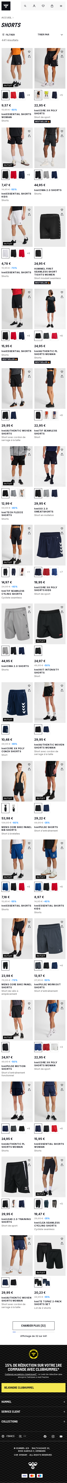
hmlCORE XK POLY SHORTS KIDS (45, 589)
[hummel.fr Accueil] (5, 5)
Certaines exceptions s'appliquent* (21, 1374)
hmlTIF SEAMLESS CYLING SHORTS (12, 592)
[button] (34, 5)
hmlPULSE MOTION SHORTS (13, 1068)
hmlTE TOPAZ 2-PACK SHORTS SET (48, 1303)
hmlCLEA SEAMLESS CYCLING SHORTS (47, 1224)
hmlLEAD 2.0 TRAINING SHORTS (16, 1221)
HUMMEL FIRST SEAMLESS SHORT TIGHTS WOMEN (45, 271)
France (11, 1436)
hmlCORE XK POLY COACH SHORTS (13, 750)
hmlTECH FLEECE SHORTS (12, 514)
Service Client (10, 1411)
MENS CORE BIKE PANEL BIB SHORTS (16, 829)
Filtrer (10, 34)
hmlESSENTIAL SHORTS (16, 272)
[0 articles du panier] (52, 5)
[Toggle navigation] (25, 5)
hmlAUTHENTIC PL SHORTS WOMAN (46, 353)
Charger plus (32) (33, 1325)
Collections (9, 1421)
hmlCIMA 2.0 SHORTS (47, 190)
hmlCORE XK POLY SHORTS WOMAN (45, 1064)
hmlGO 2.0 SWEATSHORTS (43, 510)
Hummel (6, 1401)
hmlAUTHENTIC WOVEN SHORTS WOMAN (49, 746)
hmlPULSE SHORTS (46, 827)
